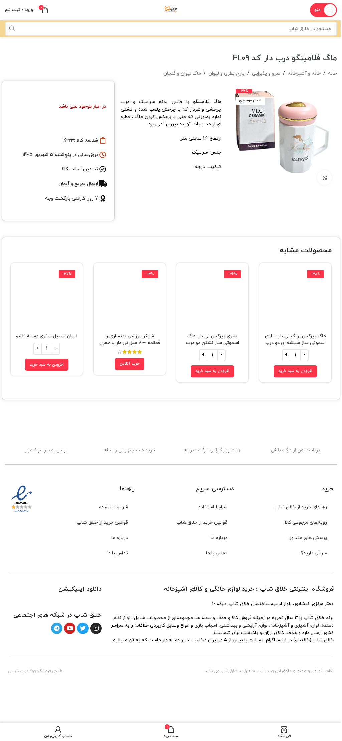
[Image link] (86, 601)
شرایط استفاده (212, 507)
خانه (332, 73)
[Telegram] (56, 628)
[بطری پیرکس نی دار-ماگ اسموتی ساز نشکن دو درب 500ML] (212, 299)
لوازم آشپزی (306, 625)
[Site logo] (171, 9)
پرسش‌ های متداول (307, 538)
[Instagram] (96, 628)
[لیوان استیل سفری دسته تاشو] (47, 299)
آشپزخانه (279, 625)
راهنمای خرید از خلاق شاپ (301, 507)
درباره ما (219, 538)
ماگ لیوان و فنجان (182, 73)
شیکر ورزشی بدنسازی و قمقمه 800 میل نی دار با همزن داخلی (129, 342)
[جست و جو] (12, 29)
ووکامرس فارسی (22, 671)
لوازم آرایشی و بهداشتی (244, 625)
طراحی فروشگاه (49, 671)
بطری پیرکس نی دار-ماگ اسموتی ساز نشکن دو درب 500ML (212, 342)
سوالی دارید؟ (314, 553)
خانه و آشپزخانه (304, 73)
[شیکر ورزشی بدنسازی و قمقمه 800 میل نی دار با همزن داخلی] (130, 299)
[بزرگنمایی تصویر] (324, 177)
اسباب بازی (205, 625)
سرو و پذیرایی (266, 73)
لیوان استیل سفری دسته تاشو (46, 336)
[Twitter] (83, 628)
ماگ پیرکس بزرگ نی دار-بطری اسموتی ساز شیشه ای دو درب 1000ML (295, 342)
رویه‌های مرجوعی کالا (306, 522)
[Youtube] (69, 628)
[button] (295, 371)
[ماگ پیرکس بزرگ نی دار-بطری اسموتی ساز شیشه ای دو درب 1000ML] (295, 299)
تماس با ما (216, 553)
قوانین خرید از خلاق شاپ (201, 522)
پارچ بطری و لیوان (226, 73)
